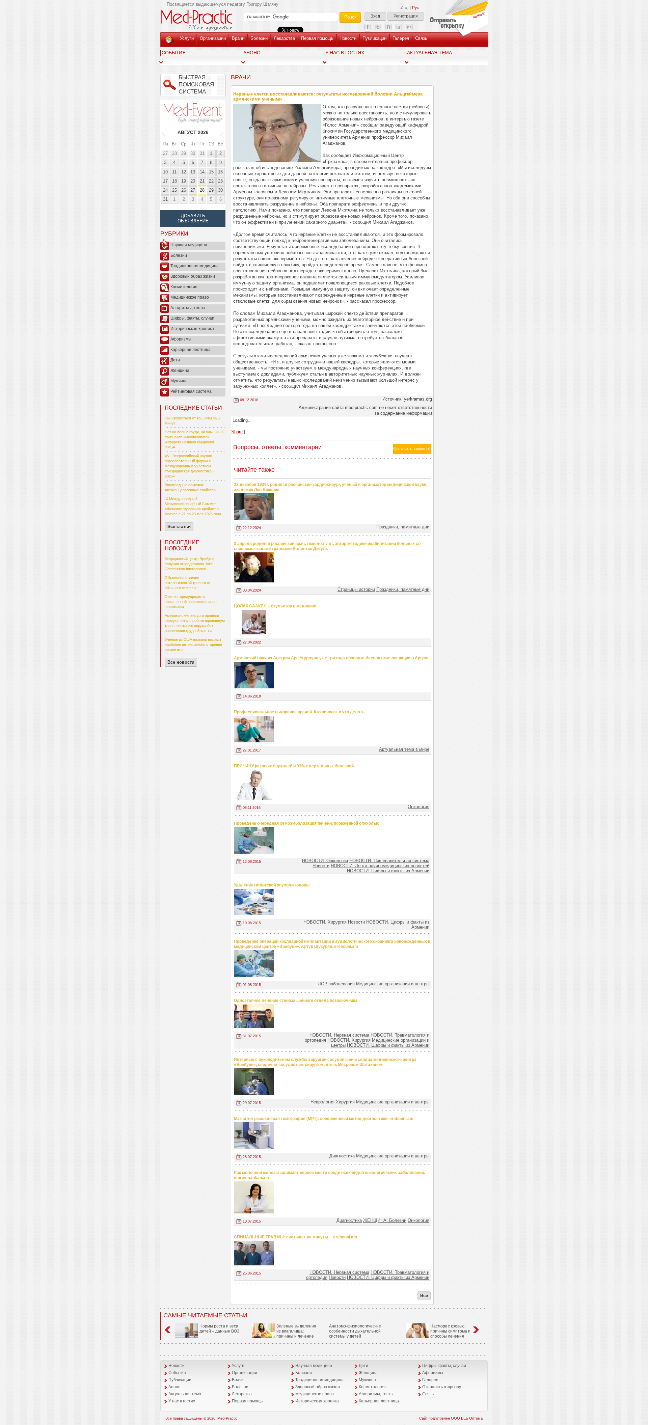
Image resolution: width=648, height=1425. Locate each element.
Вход (375, 16)
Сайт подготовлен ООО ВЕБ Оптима (451, 1418)
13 (192, 171)
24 (165, 190)
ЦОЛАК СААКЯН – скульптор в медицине (275, 606)
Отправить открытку (441, 1387)
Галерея (401, 38)
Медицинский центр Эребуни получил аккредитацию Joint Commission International (189, 564)
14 (202, 171)
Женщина (179, 370)
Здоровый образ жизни (192, 276)
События (174, 52)
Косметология (183, 286)
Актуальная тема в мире (404, 749)
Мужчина (179, 381)
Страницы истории (356, 589)
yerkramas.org (418, 399)
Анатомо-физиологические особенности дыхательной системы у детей (355, 1331)
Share (237, 431)
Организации (213, 38)
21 (202, 181)
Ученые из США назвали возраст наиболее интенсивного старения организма (193, 644)
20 (192, 181)
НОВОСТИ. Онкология (325, 860)
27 (165, 153)
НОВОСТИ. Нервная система (339, 1035)
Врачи (238, 38)
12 (183, 171)
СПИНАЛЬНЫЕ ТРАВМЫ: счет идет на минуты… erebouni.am (295, 1237)
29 (183, 153)
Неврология (322, 1101)
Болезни (259, 38)
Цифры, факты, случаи (192, 318)
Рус (415, 7)
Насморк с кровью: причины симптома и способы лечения (450, 1331)
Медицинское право (189, 297)
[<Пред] (164, 132)
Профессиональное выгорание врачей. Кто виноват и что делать (299, 712)
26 (183, 190)
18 (174, 181)
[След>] (222, 132)
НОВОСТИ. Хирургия (325, 922)
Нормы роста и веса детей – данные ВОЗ (219, 1329)
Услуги (187, 38)
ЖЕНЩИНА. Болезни (384, 1220)
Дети (175, 360)
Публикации (374, 38)
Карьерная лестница (190, 349)
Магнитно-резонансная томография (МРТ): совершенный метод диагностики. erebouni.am (323, 1118)
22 (211, 181)
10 (165, 171)
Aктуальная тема (429, 52)
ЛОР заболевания (336, 983)
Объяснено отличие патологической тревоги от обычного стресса (188, 583)
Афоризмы (180, 339)
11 (174, 171)
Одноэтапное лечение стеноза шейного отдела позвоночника (295, 1000)
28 (174, 153)
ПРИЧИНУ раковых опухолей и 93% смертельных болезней (294, 766)
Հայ (404, 7)
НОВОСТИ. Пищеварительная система (389, 860)
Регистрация (406, 16)
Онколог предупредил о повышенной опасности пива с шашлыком (191, 602)
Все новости (180, 662)
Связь (421, 38)
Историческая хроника (192, 328)
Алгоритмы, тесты (187, 307)
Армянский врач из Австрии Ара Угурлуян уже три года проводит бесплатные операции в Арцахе (332, 658)
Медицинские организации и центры (392, 983)
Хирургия (345, 1101)
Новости (348, 38)
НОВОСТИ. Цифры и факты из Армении (388, 870)
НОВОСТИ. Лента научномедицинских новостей (380, 865)
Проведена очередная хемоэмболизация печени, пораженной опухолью (306, 823)
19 (183, 181)
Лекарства (284, 38)
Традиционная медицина (194, 266)
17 (165, 181)
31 (202, 153)
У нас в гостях (344, 52)
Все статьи (179, 526)
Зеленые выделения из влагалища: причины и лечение (296, 1331)
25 (174, 190)
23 (220, 181)
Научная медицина (188, 245)
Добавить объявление (193, 218)
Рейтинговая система (191, 391)
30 (192, 153)
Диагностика (342, 1155)
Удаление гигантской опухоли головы (271, 885)
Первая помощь (317, 38)
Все (424, 1295)
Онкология (418, 806)
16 (220, 171)
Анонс (251, 52)
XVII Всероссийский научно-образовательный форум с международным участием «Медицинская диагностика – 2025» (190, 466)
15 (211, 171)
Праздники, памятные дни (402, 526)
